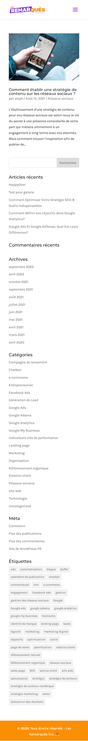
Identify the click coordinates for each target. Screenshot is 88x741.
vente (46, 694)
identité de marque (23, 623)
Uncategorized (20, 506)
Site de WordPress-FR (25, 549)
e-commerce (18, 377)
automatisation (31, 569)
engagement (19, 592)
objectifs (17, 639)
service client (48, 670)
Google (58, 600)
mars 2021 (17, 335)
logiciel (16, 631)
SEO (32, 670)
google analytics (65, 608)
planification (43, 647)
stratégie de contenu (63, 678)
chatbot (54, 577)
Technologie (18, 498)
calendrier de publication (27, 577)
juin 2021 (15, 312)
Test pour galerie (21, 192)
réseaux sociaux (60, 662)
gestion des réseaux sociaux (30, 600)
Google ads (18, 608)
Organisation (19, 461)
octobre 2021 (18, 282)
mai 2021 (16, 320)
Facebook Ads (19, 393)
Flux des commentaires (26, 541)
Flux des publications (25, 533)
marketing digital (56, 631)
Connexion (17, 526)
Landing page (19, 445)
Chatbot (15, 370)
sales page (18, 670)
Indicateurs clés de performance (33, 438)
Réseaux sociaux (60, 98)
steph (19, 98)
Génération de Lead (23, 400)
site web (15, 491)
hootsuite (48, 616)
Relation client (20, 476)
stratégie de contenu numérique (32, 686)
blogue (51, 569)
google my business (24, 616)
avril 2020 (16, 342)
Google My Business (24, 430)
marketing (32, 631)
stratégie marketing (24, 694)
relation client (65, 647)
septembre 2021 (21, 289)
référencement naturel (25, 655)
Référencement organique (28, 468)
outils (54, 639)
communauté (20, 584)
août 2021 (16, 297)
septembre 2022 (21, 267)
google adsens (40, 608)
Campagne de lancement (28, 362)
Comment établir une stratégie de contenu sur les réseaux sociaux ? (43, 91)
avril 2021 (16, 327)
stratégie (38, 678)
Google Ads (17, 408)
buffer (64, 569)
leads (66, 623)
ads (13, 569)
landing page (50, 623)
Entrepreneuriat (21, 385)
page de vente (20, 647)
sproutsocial (19, 678)
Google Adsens (20, 415)
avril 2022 (16, 274)
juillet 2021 (17, 305)
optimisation (36, 639)
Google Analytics (21, 423)
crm (36, 584)
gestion (60, 592)
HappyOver (17, 185)
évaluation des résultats (27, 701)
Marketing (17, 453)
